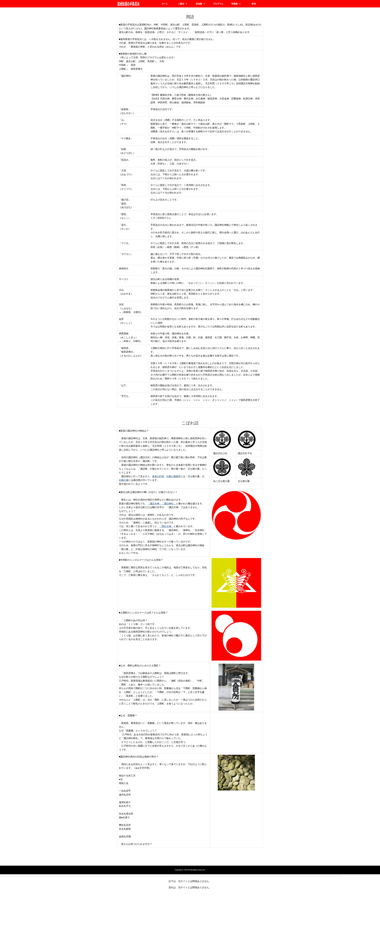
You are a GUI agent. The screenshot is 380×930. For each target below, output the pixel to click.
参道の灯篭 (158, 476)
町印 (254, 4)
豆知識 (199, 4)
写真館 (234, 4)
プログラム (218, 4)
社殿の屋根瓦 (173, 476)
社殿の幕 (123, 480)
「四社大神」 (166, 526)
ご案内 (181, 4)
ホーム (165, 4)
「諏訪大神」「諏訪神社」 (161, 503)
